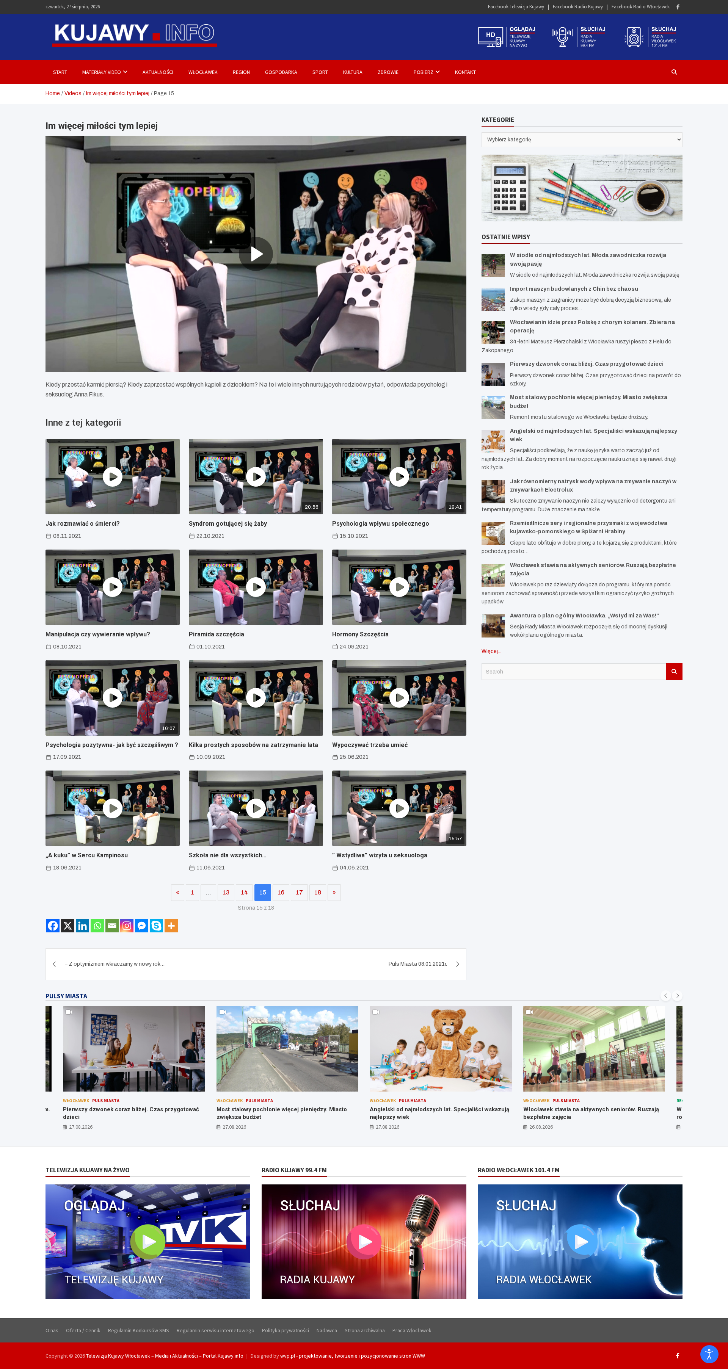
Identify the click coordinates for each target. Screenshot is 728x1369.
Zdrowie (388, 72)
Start (60, 72)
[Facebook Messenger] (141, 925)
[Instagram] (126, 925)
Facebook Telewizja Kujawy (516, 6)
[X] (67, 925)
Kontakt (465, 72)
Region (241, 72)
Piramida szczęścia (216, 634)
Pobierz (423, 72)
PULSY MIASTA (66, 996)
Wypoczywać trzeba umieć (370, 745)
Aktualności (158, 72)
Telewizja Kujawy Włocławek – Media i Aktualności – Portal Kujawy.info (164, 1355)
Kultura (352, 72)
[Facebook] (677, 7)
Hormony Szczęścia (360, 634)
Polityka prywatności (285, 1330)
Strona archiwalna (365, 1330)
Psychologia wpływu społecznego (380, 523)
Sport (320, 72)
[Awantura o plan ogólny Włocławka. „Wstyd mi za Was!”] (493, 626)
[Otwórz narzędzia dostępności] (709, 1354)
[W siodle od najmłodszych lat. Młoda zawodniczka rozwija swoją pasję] (493, 265)
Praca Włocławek (411, 1330)
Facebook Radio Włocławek (641, 6)
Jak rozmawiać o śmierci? (83, 523)
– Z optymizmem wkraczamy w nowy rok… (115, 964)
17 (299, 892)
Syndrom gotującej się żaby (228, 523)
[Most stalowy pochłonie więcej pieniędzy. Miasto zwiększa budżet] (493, 407)
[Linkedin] (82, 925)
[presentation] (666, 995)
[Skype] (156, 925)
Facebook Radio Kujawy (578, 6)
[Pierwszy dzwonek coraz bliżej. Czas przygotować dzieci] (493, 374)
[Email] (112, 925)
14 (244, 892)
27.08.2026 (81, 1126)
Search (674, 671)
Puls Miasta (105, 1100)
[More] (171, 925)
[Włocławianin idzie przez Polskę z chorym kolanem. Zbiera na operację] (493, 332)
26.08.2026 (541, 1126)
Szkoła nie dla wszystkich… (228, 855)
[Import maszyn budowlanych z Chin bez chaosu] (493, 299)
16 (281, 892)
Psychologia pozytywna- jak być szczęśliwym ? (112, 745)
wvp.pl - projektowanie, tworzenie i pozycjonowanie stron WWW (352, 1355)
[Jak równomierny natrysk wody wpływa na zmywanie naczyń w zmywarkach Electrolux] (493, 491)
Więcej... (491, 651)
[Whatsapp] (97, 925)
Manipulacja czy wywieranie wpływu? (98, 634)
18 (317, 892)
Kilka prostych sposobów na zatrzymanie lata (253, 745)
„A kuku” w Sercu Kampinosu (87, 855)
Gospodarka (281, 72)
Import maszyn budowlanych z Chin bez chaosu (574, 289)
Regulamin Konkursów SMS (138, 1330)
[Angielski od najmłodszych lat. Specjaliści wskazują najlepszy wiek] (493, 441)
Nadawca (327, 1330)
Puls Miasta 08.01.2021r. (418, 964)
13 (226, 892)
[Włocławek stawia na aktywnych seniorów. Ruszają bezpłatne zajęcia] (493, 575)
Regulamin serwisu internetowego (215, 1330)
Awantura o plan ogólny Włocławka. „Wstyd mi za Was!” (584, 616)
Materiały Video (101, 72)
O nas (52, 1330)
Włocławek (203, 72)
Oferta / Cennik (83, 1330)
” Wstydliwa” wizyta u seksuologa (379, 855)
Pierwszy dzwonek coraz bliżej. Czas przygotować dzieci (587, 364)
